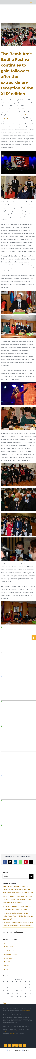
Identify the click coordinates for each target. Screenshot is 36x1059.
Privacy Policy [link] (12, 1033)
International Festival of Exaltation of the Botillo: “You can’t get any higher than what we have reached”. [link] (18, 916)
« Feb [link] (4, 1003)
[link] (34, 637)
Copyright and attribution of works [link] (11, 1031)
